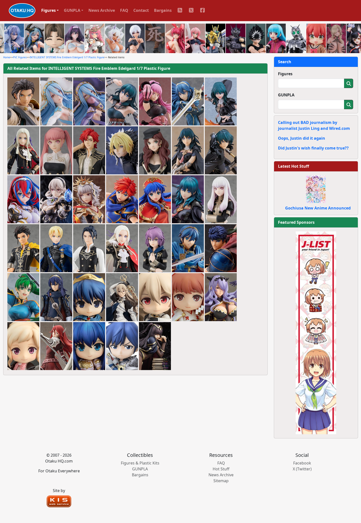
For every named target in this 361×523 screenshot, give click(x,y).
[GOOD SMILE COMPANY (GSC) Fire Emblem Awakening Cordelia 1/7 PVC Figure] (56, 346)
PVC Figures (20, 57)
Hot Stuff (221, 469)
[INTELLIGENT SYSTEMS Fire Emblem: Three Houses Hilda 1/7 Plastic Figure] (155, 101)
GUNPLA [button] (72, 10)
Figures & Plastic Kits (140, 463)
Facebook (302, 463)
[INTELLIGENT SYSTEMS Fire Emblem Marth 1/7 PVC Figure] (188, 248)
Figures (285, 73)
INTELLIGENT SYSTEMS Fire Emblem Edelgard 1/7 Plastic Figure (67, 57)
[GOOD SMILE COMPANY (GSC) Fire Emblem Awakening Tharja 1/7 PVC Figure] (155, 346)
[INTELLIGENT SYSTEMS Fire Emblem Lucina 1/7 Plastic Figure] (188, 101)
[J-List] (316, 332)
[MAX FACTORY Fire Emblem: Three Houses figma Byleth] (221, 101)
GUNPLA (286, 95)
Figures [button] (48, 10)
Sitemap (221, 480)
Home (6, 57)
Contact (141, 10)
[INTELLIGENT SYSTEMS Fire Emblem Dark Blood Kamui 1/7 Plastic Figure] (56, 199)
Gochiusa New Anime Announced (318, 208)
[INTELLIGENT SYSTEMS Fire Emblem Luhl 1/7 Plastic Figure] (23, 199)
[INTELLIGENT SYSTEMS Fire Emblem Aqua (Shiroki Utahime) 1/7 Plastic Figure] (56, 101)
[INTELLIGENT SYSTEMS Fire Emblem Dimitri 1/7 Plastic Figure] (122, 150)
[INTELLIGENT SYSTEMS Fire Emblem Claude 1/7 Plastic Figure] (23, 101)
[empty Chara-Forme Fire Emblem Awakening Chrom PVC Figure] (122, 346)
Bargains (163, 10)
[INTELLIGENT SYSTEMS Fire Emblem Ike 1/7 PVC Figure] (221, 248)
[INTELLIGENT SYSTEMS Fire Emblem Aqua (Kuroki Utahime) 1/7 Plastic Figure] (89, 101)
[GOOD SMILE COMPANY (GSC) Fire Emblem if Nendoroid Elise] (23, 346)
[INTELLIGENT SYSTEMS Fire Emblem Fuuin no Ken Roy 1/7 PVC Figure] (122, 199)
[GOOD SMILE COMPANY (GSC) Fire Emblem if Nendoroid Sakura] (188, 297)
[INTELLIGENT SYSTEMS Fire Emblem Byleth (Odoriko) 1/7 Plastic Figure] (122, 101)
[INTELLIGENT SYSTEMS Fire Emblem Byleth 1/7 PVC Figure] (188, 199)
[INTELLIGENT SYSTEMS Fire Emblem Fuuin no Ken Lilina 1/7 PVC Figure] (155, 199)
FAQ (124, 10)
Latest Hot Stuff (293, 166)
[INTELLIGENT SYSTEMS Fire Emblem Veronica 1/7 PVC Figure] (89, 199)
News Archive (101, 10)
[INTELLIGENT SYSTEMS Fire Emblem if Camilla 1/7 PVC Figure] (221, 297)
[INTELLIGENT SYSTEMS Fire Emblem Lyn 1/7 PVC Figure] (23, 297)
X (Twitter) (302, 469)
